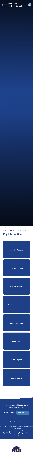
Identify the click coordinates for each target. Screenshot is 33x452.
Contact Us (22, 412)
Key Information (23, 230)
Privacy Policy (19, 433)
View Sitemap (6, 431)
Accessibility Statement (21, 431)
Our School (12, 230)
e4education (17, 429)
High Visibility (6, 433)
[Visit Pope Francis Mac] (16, 443)
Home (5, 230)
